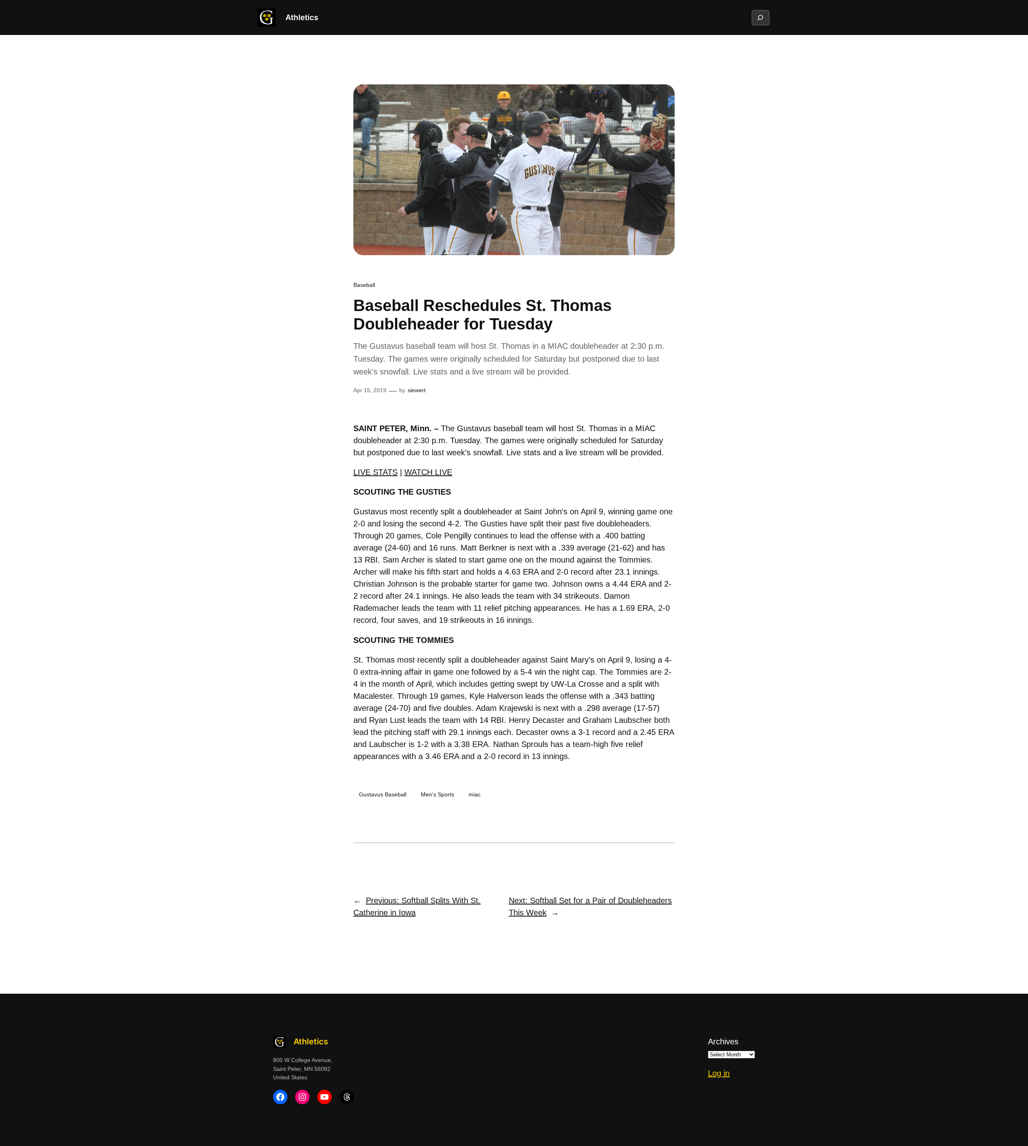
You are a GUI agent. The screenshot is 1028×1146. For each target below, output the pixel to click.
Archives (723, 1041)
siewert (417, 390)
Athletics (302, 17)
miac (475, 794)
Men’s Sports (437, 794)
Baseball (364, 285)
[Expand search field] (760, 17)
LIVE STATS (375, 472)
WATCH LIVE (428, 472)
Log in (719, 1073)
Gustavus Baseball (382, 794)
